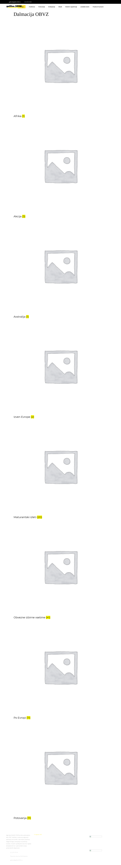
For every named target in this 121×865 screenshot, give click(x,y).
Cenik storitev (66, 835)
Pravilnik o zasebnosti (68, 844)
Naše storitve (66, 849)
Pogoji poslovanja (67, 839)
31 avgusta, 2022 (38, 834)
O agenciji (64, 853)
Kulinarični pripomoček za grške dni (44, 837)
